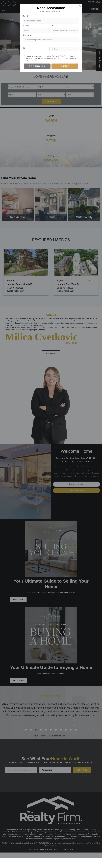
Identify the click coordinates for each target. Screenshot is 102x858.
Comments (27, 35)
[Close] (79, 5)
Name (26, 26)
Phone (55, 26)
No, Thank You (37, 66)
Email (26, 16)
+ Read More (31, 61)
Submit (65, 66)
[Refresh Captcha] (36, 49)
